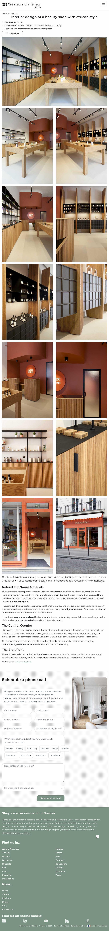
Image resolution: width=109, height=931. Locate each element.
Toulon (59, 867)
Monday (9, 748)
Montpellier (8, 879)
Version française (97, 926)
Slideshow (14, 33)
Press (5, 891)
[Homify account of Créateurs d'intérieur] (88, 920)
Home (4, 14)
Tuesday (20, 748)
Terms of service (61, 926)
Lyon (4, 871)
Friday (55, 748)
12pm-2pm (26, 755)
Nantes (59, 849)
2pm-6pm (40, 755)
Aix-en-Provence (10, 849)
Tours (58, 875)
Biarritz (6, 856)
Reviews (6, 898)
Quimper (60, 860)
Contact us (7, 909)
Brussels (6, 864)
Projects (14, 14)
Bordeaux (7, 860)
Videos (5, 894)
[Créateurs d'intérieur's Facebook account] (4, 920)
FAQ (4, 905)
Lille (4, 867)
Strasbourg (61, 864)
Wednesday (32, 748)
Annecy (6, 853)
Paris (58, 856)
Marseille (6, 875)
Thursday (44, 748)
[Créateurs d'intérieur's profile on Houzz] (67, 920)
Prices (5, 902)
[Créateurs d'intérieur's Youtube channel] (46, 920)
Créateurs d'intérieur (24, 5)
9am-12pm (11, 755)
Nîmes (59, 853)
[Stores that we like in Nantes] (50, 837)
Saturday (65, 748)
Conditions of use (79, 926)
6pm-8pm (55, 755)
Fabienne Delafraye (23, 662)
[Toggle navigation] (103, 4)
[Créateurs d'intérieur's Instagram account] (25, 920)
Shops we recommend (29, 813)
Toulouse (60, 871)
